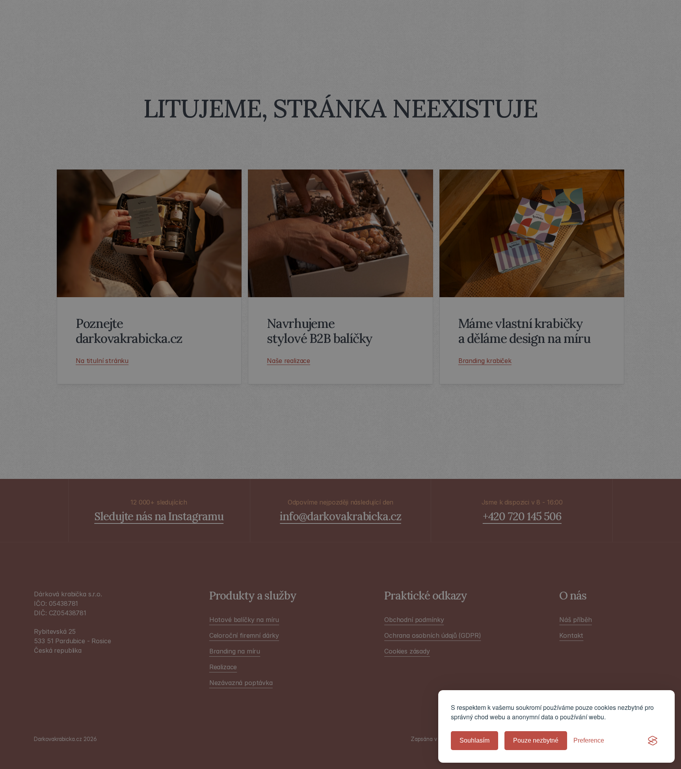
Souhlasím (474, 740)
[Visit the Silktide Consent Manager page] (652, 740)
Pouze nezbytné (535, 740)
